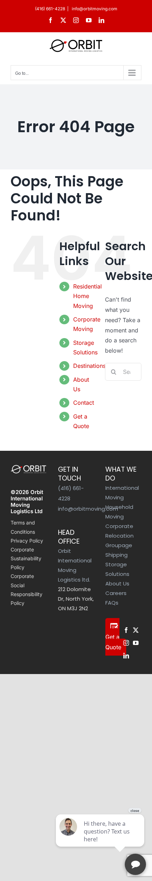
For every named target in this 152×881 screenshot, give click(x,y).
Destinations (89, 365)
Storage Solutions (117, 569)
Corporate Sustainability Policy (26, 558)
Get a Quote (113, 642)
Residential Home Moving (87, 296)
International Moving (122, 492)
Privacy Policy (27, 541)
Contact (83, 402)
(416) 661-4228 (50, 8)
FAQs (111, 602)
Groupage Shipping (118, 550)
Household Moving (119, 511)
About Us (117, 583)
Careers (116, 593)
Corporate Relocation (119, 530)
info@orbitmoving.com (94, 8)
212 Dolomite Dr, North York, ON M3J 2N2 (76, 598)
